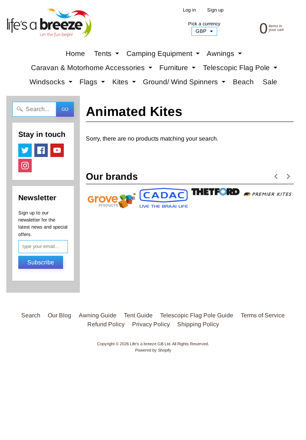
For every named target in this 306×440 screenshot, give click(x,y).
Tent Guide (138, 315)
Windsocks (51, 83)
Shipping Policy (198, 324)
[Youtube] (57, 150)
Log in (189, 10)
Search (30, 315)
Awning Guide (97, 315)
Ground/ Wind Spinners (185, 83)
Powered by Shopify (153, 350)
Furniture (178, 69)
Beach (243, 82)
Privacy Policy (151, 324)
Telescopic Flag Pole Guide (196, 315)
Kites (125, 83)
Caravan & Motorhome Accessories (92, 69)
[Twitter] (25, 150)
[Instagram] (25, 165)
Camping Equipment (164, 55)
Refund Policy (106, 324)
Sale (270, 82)
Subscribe (40, 262)
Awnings (225, 55)
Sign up (215, 10)
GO (65, 109)
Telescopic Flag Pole (241, 69)
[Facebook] (41, 150)
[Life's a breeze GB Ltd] (48, 23)
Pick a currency (204, 23)
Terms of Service (263, 315)
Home (75, 53)
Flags (93, 83)
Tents (107, 55)
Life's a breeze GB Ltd (150, 344)
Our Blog (59, 315)
